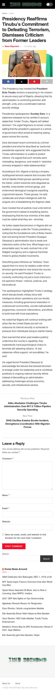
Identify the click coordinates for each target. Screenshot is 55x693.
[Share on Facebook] (8, 81)
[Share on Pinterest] (34, 81)
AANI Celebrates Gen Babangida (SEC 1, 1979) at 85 (27, 576)
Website (6, 521)
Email (6, 508)
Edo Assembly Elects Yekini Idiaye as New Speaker (26, 613)
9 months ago (30, 46)
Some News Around (16, 569)
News (11, 13)
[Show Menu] (3, 4)
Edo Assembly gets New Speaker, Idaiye (21, 635)
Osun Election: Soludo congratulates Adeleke (23, 608)
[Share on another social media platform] (47, 81)
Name (6, 495)
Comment (8, 458)
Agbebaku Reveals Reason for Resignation (22, 603)
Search (5, 553)
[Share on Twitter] (21, 81)
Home (4, 13)
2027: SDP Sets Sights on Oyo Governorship (23, 598)
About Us (6, 683)
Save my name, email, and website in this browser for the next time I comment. (25, 536)
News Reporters (12, 46)
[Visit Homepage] (25, 4)
